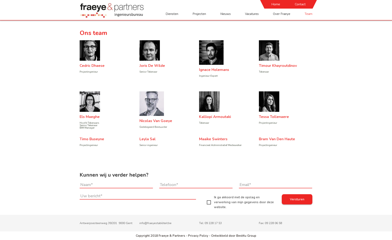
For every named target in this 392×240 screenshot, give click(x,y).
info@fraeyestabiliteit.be (155, 223)
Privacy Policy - (199, 236)
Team (308, 14)
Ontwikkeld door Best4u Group (233, 236)
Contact (300, 4)
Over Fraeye (281, 14)
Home (275, 4)
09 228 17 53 (213, 223)
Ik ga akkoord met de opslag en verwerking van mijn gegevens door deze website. (244, 202)
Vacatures (252, 14)
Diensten (172, 14)
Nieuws (225, 14)
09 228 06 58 (273, 223)
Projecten (199, 14)
